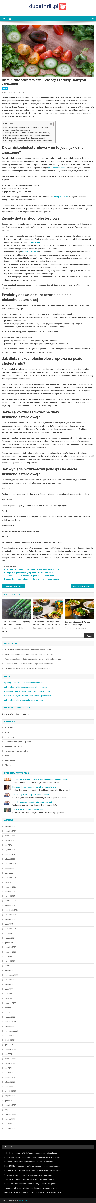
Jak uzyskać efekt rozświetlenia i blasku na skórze (24, 700)
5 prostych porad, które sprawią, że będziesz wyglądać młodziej (29, 1179)
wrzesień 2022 (10, 980)
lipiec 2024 (9, 924)
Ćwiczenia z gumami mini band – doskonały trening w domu (28, 650)
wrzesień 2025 (10, 864)
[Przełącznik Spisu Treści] (50, 124)
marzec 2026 (10, 840)
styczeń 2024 (10, 938)
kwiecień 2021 (10, 1059)
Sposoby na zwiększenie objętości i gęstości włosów (32, 802)
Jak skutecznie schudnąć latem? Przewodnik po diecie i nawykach (47, 623)
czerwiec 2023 (10, 947)
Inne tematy (9, 737)
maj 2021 (8, 1054)
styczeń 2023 (10, 961)
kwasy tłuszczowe (61, 197)
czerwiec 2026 (10, 831)
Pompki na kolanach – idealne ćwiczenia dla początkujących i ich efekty (32, 1157)
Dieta (5, 88)
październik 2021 (11, 1031)
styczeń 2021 (10, 1073)
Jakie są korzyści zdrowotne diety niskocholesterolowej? (25, 138)
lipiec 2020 (9, 1101)
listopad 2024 (10, 906)
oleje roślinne (35, 242)
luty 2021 (8, 1068)
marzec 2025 (10, 892)
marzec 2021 (10, 1063)
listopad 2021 (10, 1026)
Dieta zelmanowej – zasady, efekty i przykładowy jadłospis (16, 623)
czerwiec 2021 (10, 1049)
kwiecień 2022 (10, 1003)
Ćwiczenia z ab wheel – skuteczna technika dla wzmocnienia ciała (30, 1188)
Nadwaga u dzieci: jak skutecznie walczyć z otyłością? (79, 623)
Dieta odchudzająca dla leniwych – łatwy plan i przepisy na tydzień (31, 579)
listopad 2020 (10, 1082)
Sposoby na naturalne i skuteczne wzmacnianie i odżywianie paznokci (40, 779)
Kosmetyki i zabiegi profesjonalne (18, 742)
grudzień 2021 (10, 1022)
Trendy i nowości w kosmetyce (17, 751)
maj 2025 (8, 882)
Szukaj (4, 631)
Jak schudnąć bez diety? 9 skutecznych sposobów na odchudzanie (30, 1153)
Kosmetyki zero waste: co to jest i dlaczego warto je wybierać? (29, 664)
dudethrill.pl (20, 92)
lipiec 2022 (9, 989)
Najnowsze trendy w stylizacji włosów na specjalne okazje (27, 691)
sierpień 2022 (10, 984)
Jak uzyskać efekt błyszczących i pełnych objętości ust (26, 687)
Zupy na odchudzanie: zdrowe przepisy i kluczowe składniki (29, 576)
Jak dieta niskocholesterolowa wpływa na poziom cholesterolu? (27, 135)
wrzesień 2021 (10, 1036)
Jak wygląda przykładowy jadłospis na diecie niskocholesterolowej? (29, 141)
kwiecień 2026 (10, 836)
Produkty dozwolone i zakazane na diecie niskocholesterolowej (27, 133)
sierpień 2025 (10, 868)
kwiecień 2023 (10, 952)
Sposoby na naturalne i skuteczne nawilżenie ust (23, 683)
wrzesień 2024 (10, 915)
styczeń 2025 (10, 896)
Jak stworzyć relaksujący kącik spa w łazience (30, 795)
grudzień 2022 (10, 966)
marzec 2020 (10, 1119)
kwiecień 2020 (10, 1114)
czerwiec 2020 (10, 1105)
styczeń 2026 (10, 850)
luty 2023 (8, 957)
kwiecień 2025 (10, 887)
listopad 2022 (10, 970)
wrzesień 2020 (10, 1091)
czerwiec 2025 (10, 878)
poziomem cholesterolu (57, 168)
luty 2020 (8, 1124)
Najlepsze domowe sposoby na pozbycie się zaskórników (34, 787)
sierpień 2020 (10, 1096)
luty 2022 (8, 1012)
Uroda (7, 756)
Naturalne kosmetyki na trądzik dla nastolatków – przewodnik (28, 1162)
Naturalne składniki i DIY (14, 746)
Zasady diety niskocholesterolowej (17, 130)
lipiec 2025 (9, 873)
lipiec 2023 (9, 943)
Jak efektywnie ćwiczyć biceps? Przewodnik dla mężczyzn (15, 586)
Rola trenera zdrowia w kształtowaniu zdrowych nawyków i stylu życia (33, 569)
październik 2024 (11, 910)
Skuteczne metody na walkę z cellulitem (28, 809)
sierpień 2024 (10, 919)
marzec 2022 (10, 1008)
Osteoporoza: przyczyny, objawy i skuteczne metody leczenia (29, 573)
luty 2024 (8, 933)
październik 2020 (11, 1087)
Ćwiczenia (9, 728)
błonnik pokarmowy (30, 252)
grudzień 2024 (10, 901)
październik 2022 (11, 975)
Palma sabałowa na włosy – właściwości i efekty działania (27, 668)
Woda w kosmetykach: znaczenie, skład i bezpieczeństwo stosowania (83, 586)
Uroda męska (10, 760)
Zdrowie (8, 765)
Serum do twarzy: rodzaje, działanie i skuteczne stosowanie (28, 1175)
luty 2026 (8, 845)
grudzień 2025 (10, 854)
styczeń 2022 (10, 1017)
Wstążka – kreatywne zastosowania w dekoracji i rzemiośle (27, 696)
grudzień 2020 (10, 1077)
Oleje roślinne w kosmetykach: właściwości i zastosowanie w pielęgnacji (32, 1192)
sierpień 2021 (10, 1040)
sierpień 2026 (10, 826)
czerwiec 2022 (10, 994)
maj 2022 (8, 998)
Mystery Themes (24, 1200)
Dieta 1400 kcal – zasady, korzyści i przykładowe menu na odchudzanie (32, 1166)
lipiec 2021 (9, 1045)
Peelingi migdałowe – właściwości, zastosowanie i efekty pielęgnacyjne (33, 659)
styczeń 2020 (10, 1128)
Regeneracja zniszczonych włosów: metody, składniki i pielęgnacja (30, 1184)
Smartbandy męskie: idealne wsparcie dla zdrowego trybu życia (29, 654)
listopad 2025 (10, 859)
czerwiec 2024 (10, 929)
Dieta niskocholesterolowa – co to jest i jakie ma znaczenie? (26, 127)
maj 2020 (8, 1110)
